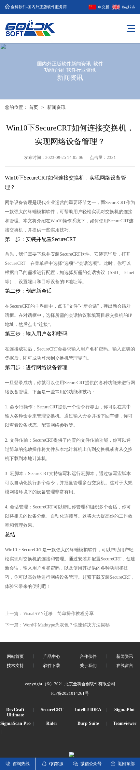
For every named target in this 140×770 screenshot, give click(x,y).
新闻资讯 (56, 107)
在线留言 (124, 665)
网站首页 (15, 656)
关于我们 (88, 665)
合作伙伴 (88, 656)
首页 (33, 107)
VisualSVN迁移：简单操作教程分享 (58, 613)
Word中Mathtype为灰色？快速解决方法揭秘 (66, 625)
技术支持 (15, 665)
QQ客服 (56, 763)
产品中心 (51, 656)
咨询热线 (21, 763)
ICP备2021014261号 (70, 693)
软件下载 (51, 665)
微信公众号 (91, 763)
